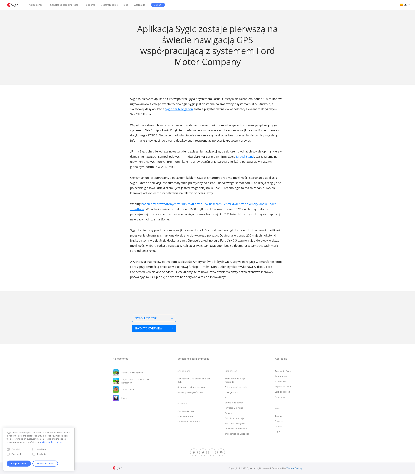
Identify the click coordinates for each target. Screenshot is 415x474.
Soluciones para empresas (64, 5)
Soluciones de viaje (234, 418)
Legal (277, 431)
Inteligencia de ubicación (237, 433)
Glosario (279, 426)
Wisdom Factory (294, 468)
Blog (126, 5)
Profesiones (281, 381)
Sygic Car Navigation (179, 109)
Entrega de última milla (236, 387)
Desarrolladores (109, 5)
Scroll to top (146, 318)
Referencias (281, 376)
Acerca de (139, 5)
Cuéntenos (280, 397)
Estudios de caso (186, 411)
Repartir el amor (283, 386)
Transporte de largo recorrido (235, 380)
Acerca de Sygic (283, 371)
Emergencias (231, 392)
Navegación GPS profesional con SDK (194, 380)
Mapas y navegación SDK (190, 392)
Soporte (90, 5)
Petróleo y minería (234, 408)
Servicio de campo (234, 402)
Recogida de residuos (236, 428)
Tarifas (278, 416)
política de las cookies (51, 442)
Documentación (185, 416)
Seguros (229, 413)
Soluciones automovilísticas (191, 387)
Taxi (227, 397)
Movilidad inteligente (235, 423)
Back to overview (148, 328)
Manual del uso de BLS (189, 421)
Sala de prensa (282, 391)
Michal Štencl (245, 156)
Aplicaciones (35, 5)
